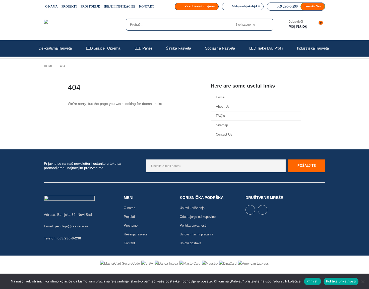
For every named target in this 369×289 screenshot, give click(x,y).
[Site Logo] (69, 26)
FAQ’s (220, 116)
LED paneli (143, 48)
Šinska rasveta (178, 48)
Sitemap (222, 125)
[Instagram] (262, 210)
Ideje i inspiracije (119, 6)
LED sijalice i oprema (103, 48)
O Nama (51, 6)
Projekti (69, 6)
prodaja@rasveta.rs (71, 226)
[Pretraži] (266, 24)
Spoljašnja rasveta (220, 48)
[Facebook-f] (250, 210)
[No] (362, 281)
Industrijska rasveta (313, 48)
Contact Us (224, 134)
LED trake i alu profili (266, 48)
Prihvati (312, 281)
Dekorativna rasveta (55, 48)
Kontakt (146, 6)
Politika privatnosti (341, 281)
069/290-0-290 (69, 238)
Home (220, 97)
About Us (222, 106)
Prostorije (90, 6)
